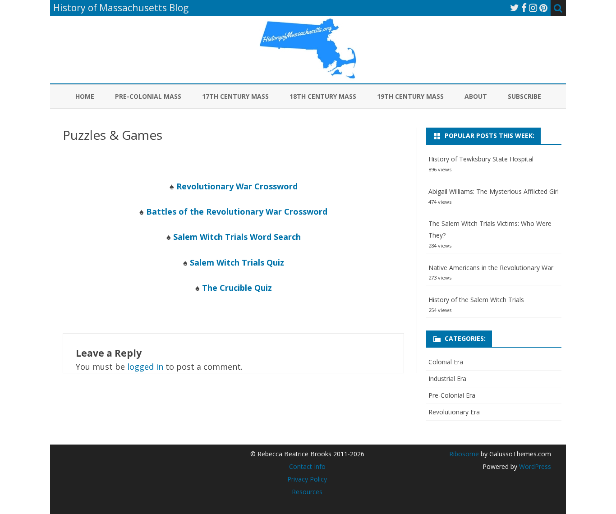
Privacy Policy (307, 479)
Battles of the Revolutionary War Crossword (236, 211)
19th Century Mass (410, 96)
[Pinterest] (543, 7)
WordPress (534, 466)
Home (84, 96)
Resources (307, 491)
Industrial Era (447, 378)
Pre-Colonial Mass (148, 96)
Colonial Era (445, 362)
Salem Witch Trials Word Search (237, 236)
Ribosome (464, 454)
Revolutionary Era (454, 412)
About (475, 96)
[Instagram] (533, 7)
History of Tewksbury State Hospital (480, 159)
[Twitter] (514, 7)
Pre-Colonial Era (451, 395)
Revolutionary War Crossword (237, 186)
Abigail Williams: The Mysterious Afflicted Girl (493, 191)
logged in (145, 366)
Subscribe (524, 96)
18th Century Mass (323, 96)
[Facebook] (524, 7)
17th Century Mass (235, 96)
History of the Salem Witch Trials (476, 299)
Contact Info (307, 466)
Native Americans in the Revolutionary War (490, 267)
